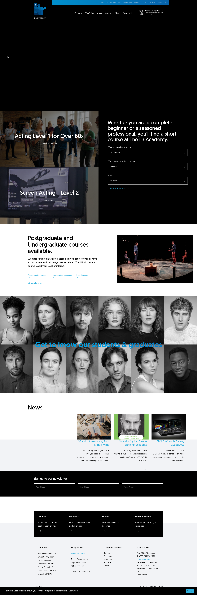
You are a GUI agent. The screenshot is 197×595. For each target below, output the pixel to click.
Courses (78, 13)
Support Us (128, 13)
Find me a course (117, 188)
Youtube (107, 562)
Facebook (108, 556)
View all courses (36, 283)
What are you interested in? (120, 147)
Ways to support (78, 553)
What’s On (89, 13)
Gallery (136, 2)
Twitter (107, 553)
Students (108, 13)
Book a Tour (111, 2)
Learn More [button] (73, 591)
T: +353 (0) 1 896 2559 (146, 556)
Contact (144, 2)
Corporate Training (125, 2)
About (118, 13)
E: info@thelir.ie (143, 559)
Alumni (102, 2)
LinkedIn (107, 565)
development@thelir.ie (80, 571)
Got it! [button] (189, 591)
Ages (110, 175)
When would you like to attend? (122, 161)
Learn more (48, 143)
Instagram (108, 559)
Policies (152, 2)
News (99, 13)
